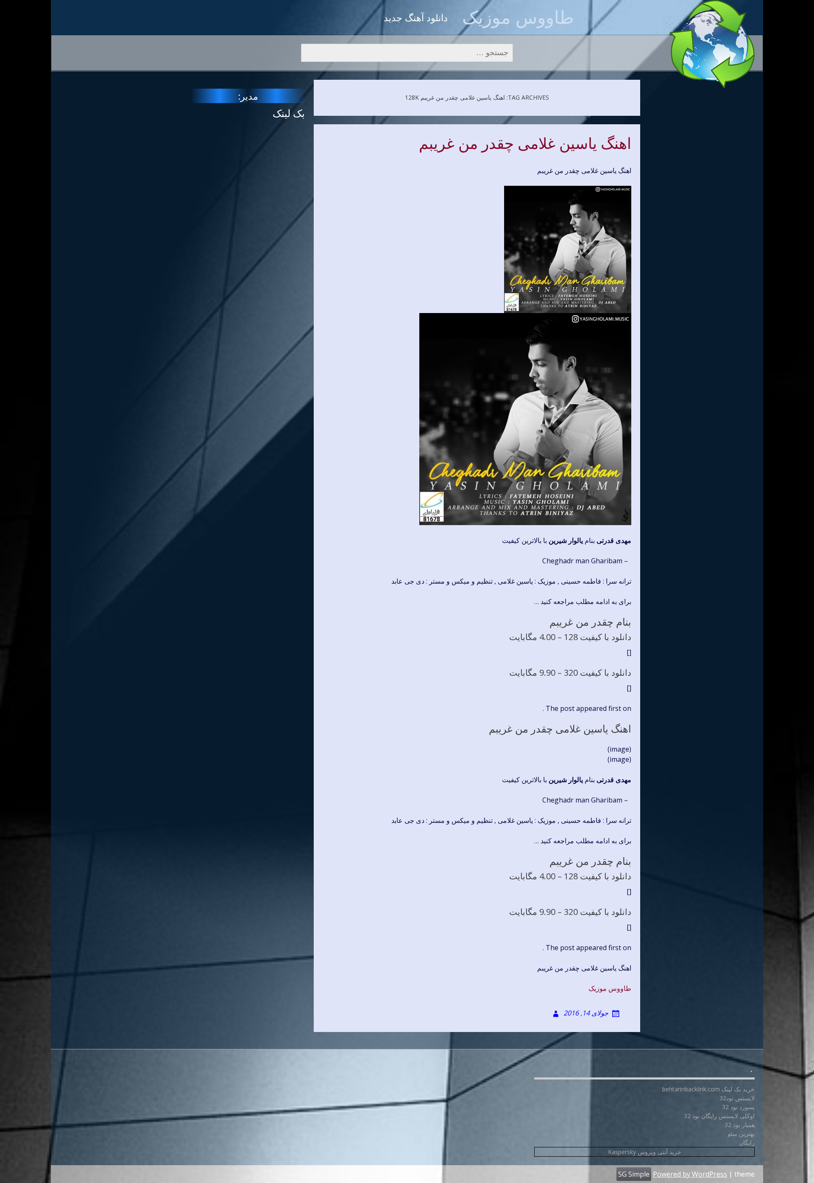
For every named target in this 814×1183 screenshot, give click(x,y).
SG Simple (634, 1174)
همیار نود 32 (740, 1125)
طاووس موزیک (518, 17)
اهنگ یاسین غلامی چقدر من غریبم (525, 144)
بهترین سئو (741, 1134)
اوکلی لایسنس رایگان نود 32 (719, 1116)
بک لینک (289, 113)
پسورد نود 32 (738, 1107)
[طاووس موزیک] (712, 44)
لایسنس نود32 (737, 1098)
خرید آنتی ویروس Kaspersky (644, 1152)
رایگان (747, 1142)
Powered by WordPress (690, 1174)
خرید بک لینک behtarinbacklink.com (708, 1089)
